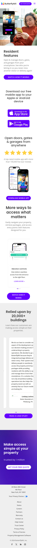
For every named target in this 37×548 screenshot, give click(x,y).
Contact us (19, 519)
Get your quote (25, 4)
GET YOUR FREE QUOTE (18, 467)
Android (24, 98)
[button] (9, 264)
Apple (11, 98)
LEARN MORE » (18, 281)
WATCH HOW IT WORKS (18, 77)
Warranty (19, 515)
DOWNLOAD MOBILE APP (18, 198)
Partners (19, 512)
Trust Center (19, 525)
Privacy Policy (19, 529)
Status (19, 505)
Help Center (19, 522)
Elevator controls (18, 269)
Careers (19, 509)
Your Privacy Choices (16, 496)
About (19, 502)
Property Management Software (19, 535)
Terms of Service (19, 532)
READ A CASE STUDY (18, 416)
